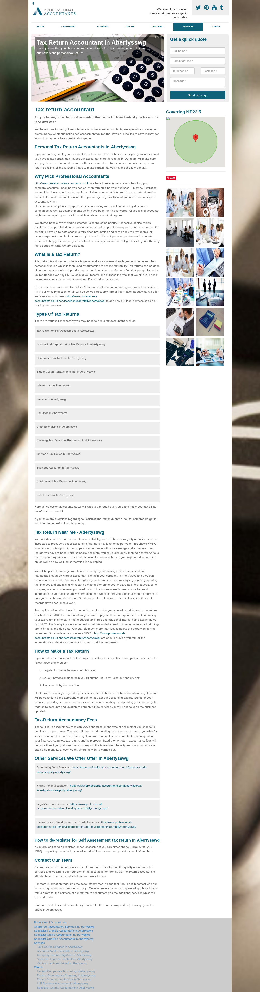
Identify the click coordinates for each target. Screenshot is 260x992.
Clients (215, 26)
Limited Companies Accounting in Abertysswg (66, 971)
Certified (157, 26)
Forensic (103, 26)
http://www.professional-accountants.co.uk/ (62, 183)
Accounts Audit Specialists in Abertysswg (63, 951)
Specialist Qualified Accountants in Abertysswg (63, 938)
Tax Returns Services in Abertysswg (60, 946)
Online (130, 26)
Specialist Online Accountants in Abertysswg (62, 934)
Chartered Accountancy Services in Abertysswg (64, 926)
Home (40, 26)
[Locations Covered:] (33, 3)
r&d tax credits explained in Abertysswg (62, 963)
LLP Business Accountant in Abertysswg (62, 983)
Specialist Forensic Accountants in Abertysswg (63, 930)
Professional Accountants (50, 922)
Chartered (68, 26)
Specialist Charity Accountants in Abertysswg (65, 987)
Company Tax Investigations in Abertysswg (64, 955)
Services (188, 26)
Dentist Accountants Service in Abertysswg (64, 979)
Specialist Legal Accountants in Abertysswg (64, 959)
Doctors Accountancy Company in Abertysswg (66, 975)
